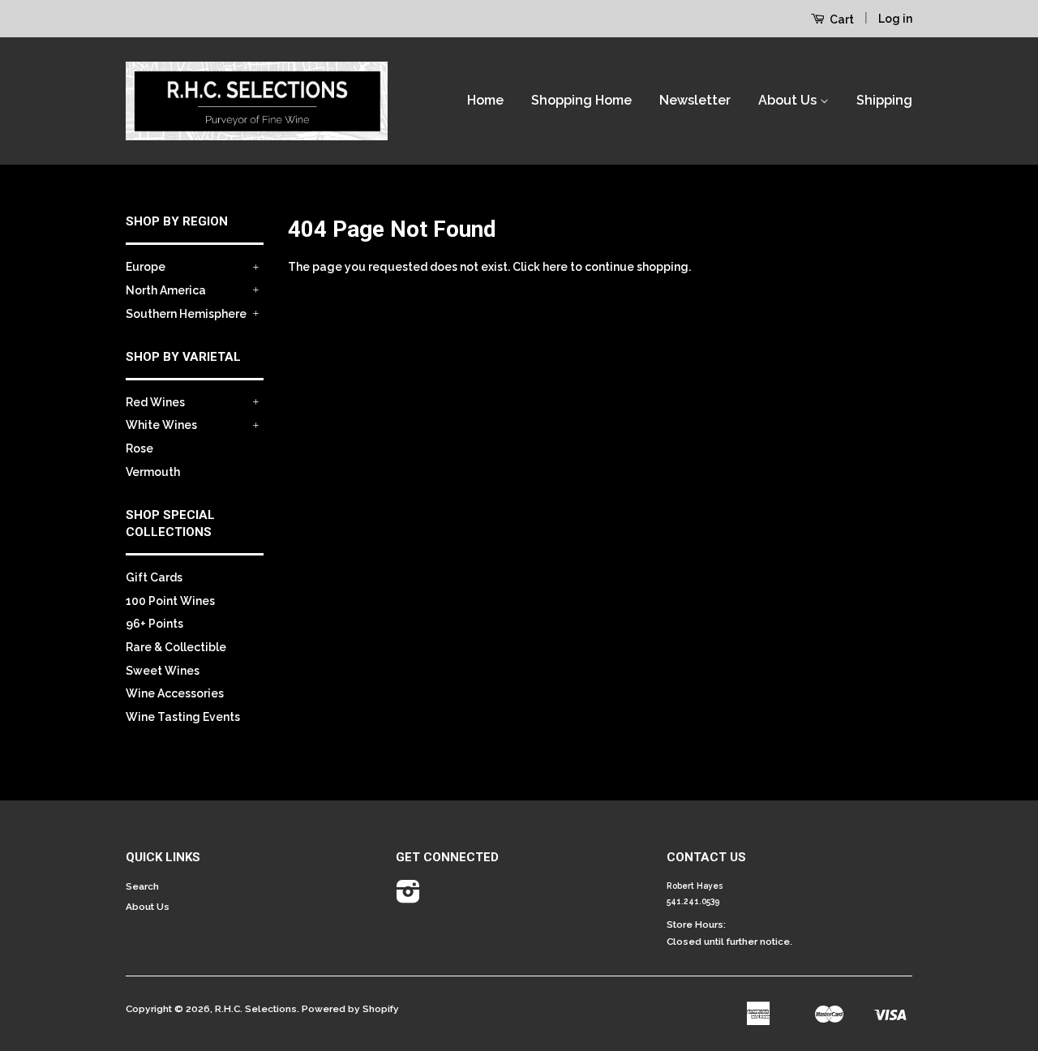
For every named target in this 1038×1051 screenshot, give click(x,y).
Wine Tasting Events (183, 716)
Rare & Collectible (176, 647)
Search (142, 886)
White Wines (161, 424)
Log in (895, 18)
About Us (789, 100)
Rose (139, 448)
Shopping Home (581, 100)
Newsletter (695, 100)
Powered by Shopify (350, 1009)
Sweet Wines (162, 670)
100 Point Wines (170, 600)
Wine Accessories (175, 693)
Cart (840, 19)
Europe (145, 266)
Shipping (884, 100)
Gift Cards (154, 577)
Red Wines (155, 402)
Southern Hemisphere (186, 313)
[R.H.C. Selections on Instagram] (408, 897)
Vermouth (153, 471)
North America (166, 290)
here (555, 266)
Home (485, 100)
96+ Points (154, 623)
